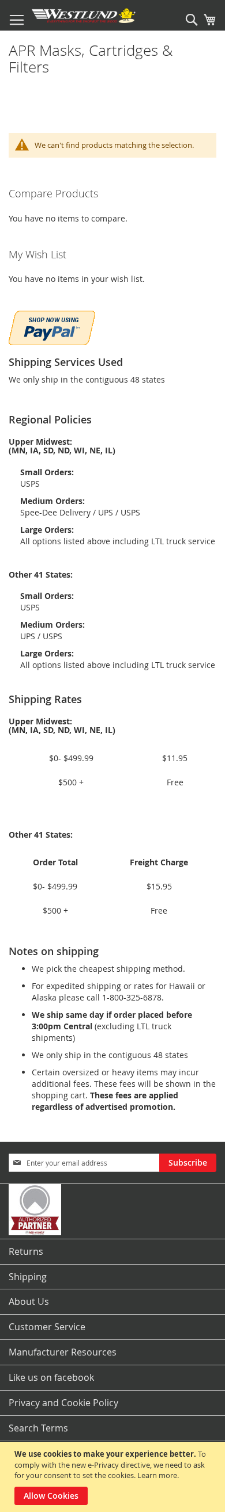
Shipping (28, 1276)
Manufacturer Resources (63, 1352)
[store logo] (84, 15)
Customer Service (47, 1326)
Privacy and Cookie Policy (63, 1402)
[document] (113, 1477)
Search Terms (38, 1428)
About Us (29, 1301)
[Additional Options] (52, 326)
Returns (26, 1251)
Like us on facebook (51, 1377)
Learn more (157, 1475)
